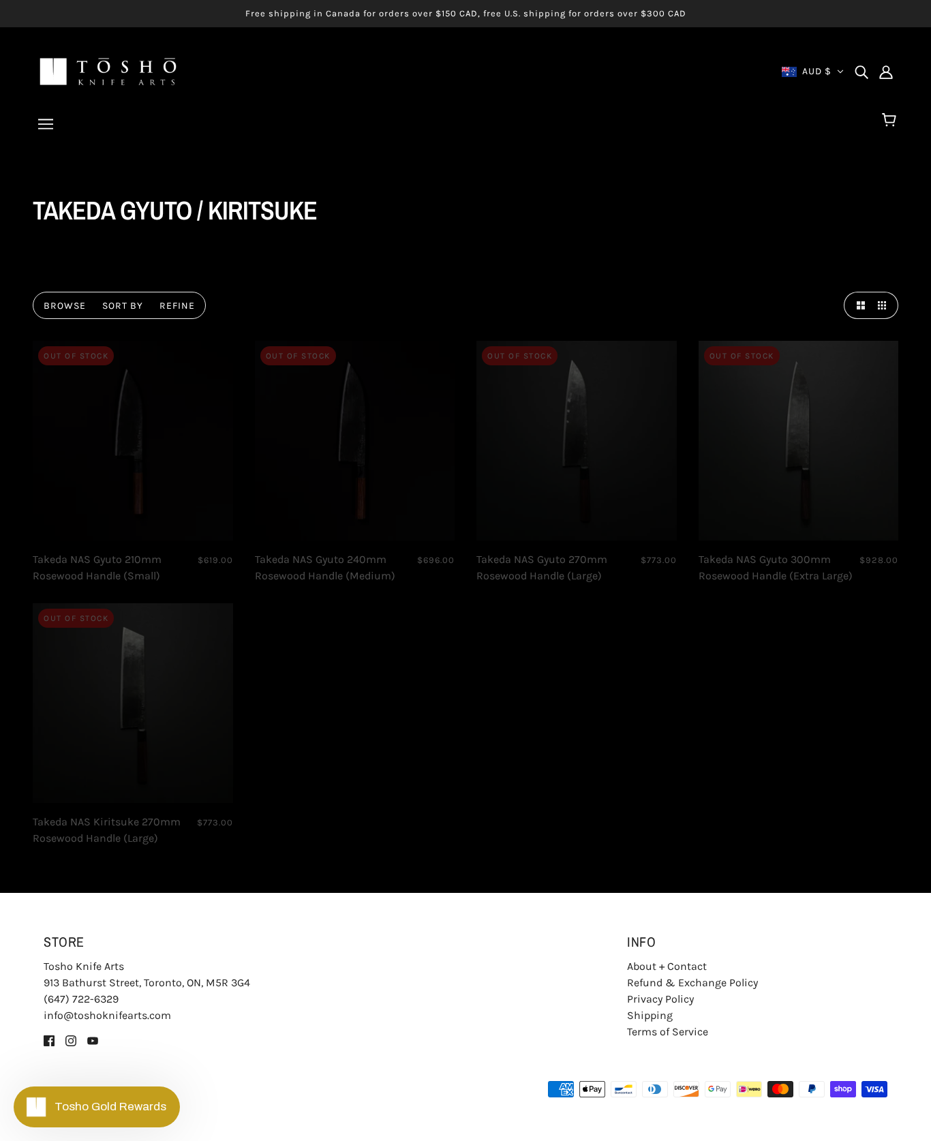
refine (177, 305)
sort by (122, 305)
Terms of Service (667, 1031)
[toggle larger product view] (857, 305)
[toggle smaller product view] (884, 305)
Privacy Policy (660, 998)
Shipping (650, 1015)
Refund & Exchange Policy (692, 982)
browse (65, 305)
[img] (861, 71)
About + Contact (667, 966)
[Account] (886, 71)
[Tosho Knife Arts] (108, 70)
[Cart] (891, 121)
